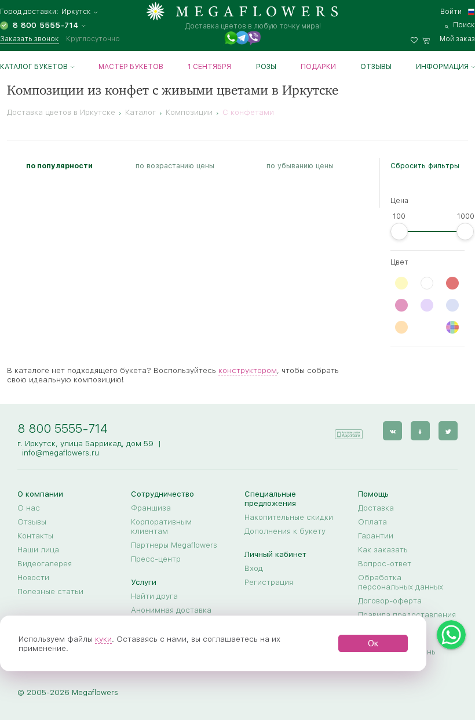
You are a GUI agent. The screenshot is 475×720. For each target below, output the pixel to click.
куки (103, 638)
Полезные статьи (50, 591)
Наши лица (38, 549)
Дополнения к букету (285, 531)
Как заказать (383, 549)
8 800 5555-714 (62, 428)
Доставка (376, 507)
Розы (266, 67)
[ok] (420, 430)
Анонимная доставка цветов (171, 614)
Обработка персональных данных (400, 582)
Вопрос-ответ (384, 563)
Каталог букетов (34, 67)
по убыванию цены (300, 165)
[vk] (392, 430)
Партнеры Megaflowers (174, 544)
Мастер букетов (130, 67)
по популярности (59, 165)
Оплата (372, 521)
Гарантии (375, 535)
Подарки (318, 67)
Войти (451, 12)
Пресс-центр (156, 558)
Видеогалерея (44, 563)
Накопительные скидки (288, 517)
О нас (28, 507)
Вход (253, 568)
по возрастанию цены (175, 165)
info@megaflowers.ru (60, 452)
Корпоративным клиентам (161, 526)
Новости (33, 577)
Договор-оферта (390, 600)
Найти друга (154, 595)
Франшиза (151, 507)
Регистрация (268, 582)
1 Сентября (209, 67)
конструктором (247, 370)
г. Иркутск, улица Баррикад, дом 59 (85, 443)
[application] (348, 430)
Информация (442, 67)
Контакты (35, 535)
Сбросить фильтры (424, 165)
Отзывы (376, 67)
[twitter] (448, 430)
